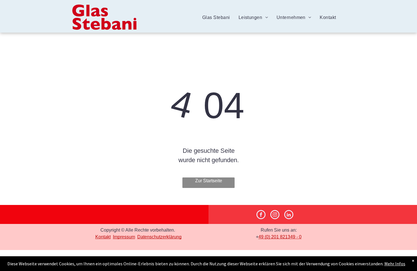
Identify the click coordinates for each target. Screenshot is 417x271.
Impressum (124, 236)
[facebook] (261, 215)
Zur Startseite (208, 180)
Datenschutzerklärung (159, 236)
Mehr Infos (394, 263)
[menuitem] (216, 17)
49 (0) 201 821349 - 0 (280, 236)
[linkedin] (288, 215)
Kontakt (103, 236)
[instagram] (274, 215)
